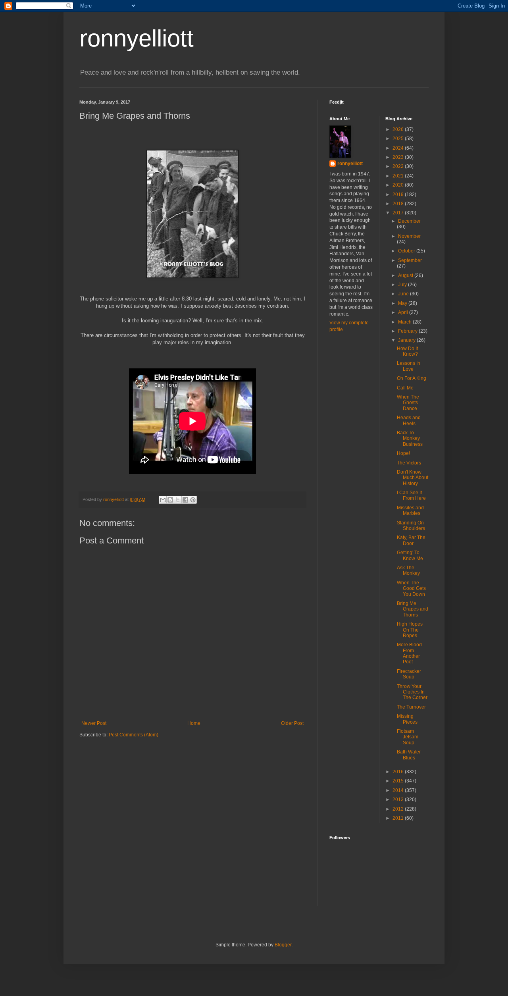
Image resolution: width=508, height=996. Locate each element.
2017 (399, 213)
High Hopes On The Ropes (410, 629)
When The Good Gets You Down (411, 588)
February (408, 331)
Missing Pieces (407, 718)
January (407, 340)
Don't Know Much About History (412, 477)
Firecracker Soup (409, 674)
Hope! (403, 453)
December (409, 221)
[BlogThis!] (170, 500)
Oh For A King (411, 378)
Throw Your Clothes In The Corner (412, 692)
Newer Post (93, 723)
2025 (399, 138)
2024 (399, 148)
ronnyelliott (136, 38)
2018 (399, 203)
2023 (399, 157)
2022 (399, 166)
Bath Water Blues (409, 754)
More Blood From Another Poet (409, 653)
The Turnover (411, 707)
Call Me (405, 388)
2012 (399, 809)
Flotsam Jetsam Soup (407, 737)
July (403, 284)
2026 (399, 129)
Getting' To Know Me (410, 555)
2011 (399, 818)
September (410, 260)
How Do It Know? (407, 351)
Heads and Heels (409, 420)
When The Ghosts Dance (408, 402)
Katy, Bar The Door (411, 540)
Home (193, 723)
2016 (399, 771)
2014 (399, 790)
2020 (399, 185)
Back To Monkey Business (410, 438)
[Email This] (163, 500)
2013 (399, 799)
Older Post (292, 723)
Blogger (283, 945)
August (406, 275)
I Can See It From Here (411, 495)
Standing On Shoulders (411, 525)
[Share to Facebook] (185, 500)
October (407, 251)
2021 (399, 176)
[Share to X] (178, 500)
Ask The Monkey (408, 570)
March (405, 322)
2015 (399, 781)
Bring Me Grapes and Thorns (412, 609)
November (409, 236)
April (403, 312)
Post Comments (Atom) (133, 735)
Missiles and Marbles (410, 510)
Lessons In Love (408, 366)
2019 (399, 194)
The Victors (409, 463)
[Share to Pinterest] (193, 500)
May (403, 303)
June (404, 294)
